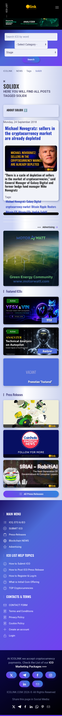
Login (12, 635)
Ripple (43, 207)
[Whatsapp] (37, 706)
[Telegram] (24, 675)
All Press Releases (33, 494)
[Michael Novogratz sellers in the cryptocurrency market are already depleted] (31, 158)
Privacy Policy (16, 617)
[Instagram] (50, 675)
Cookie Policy (16, 623)
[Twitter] (13, 706)
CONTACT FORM (18, 605)
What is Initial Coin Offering (24, 581)
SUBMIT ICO (15, 528)
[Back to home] (31, 7)
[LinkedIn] (24, 684)
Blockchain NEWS (19, 540)
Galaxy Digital (33, 201)
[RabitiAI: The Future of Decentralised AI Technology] (31, 474)
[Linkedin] (31, 706)
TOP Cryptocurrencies (21, 588)
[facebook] (25, 706)
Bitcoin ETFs (24, 212)
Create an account (19, 629)
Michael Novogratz (16, 201)
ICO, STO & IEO (17, 522)
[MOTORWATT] (31, 258)
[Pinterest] (42, 706)
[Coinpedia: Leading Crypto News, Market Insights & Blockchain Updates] (31, 444)
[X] (11, 675)
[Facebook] (37, 675)
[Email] (37, 684)
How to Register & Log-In (22, 575)
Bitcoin (35, 207)
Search (31, 59)
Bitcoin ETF (12, 212)
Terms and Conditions (21, 611)
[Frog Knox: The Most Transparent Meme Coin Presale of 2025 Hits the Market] (31, 414)
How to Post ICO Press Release (26, 569)
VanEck (36, 212)
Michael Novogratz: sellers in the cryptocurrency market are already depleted (30, 133)
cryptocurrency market (18, 207)
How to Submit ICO (19, 563)
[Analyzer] (31, 22)
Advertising (48, 227)
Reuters (51, 207)
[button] (57, 7)
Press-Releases (17, 534)
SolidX (43, 212)
